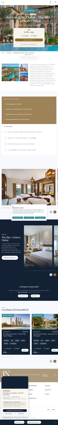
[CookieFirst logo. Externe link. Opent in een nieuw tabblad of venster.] (12, 206)
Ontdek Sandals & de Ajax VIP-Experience (15, 410)
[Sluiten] (55, 422)
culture (53, 409)
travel (48, 409)
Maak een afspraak (22, 292)
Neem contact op (8, 413)
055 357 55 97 (21, 413)
